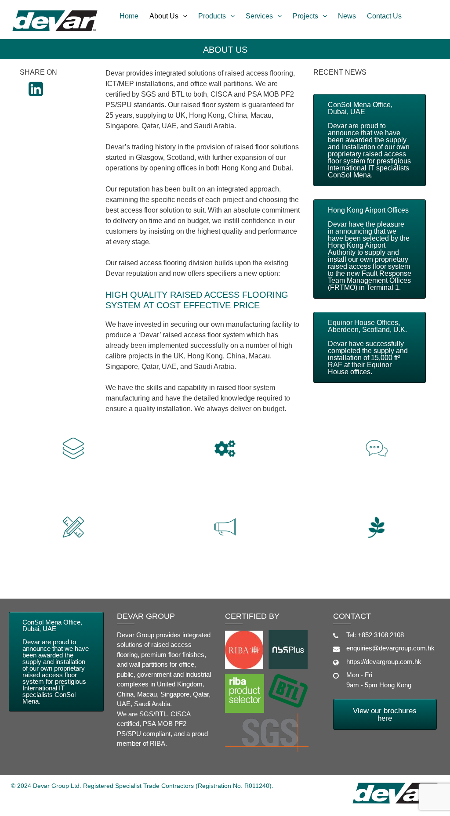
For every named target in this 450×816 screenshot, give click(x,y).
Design (73, 560)
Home (129, 16)
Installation (225, 482)
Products (212, 16)
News (347, 16)
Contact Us (384, 16)
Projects (305, 16)
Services (259, 16)
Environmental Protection (376, 566)
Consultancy (377, 482)
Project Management (224, 560)
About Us (163, 16)
